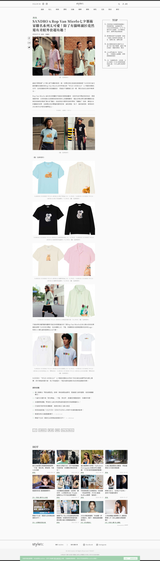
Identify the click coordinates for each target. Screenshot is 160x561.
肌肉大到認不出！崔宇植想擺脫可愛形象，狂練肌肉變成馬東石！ (68, 468)
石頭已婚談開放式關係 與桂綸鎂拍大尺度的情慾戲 (116, 467)
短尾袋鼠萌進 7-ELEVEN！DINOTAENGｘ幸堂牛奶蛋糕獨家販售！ (59, 410)
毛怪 (102, 9)
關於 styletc (60, 545)
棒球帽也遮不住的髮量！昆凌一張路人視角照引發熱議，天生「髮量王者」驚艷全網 (116, 37)
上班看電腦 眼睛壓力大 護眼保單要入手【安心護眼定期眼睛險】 (116, 518)
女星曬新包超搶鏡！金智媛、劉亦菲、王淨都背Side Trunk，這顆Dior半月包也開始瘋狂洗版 (68, 493)
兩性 (95, 9)
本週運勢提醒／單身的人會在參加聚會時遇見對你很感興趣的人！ (58, 402)
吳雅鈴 (47, 34)
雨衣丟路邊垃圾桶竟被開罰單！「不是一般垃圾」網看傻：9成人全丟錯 (43, 468)
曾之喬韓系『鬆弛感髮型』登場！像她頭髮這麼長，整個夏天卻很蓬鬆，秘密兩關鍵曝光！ (64, 393)
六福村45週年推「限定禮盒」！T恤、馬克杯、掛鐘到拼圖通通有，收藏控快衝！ (63, 398)
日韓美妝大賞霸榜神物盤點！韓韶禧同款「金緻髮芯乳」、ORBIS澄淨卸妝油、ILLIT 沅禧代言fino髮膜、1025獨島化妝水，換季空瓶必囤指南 (116, 28)
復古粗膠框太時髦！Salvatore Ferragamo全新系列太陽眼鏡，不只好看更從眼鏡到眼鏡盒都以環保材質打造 (92, 468)
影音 (110, 9)
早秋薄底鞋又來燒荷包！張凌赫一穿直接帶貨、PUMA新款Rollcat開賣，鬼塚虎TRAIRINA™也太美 (92, 493)
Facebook (89, 545)
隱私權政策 (57, 558)
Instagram (102, 545)
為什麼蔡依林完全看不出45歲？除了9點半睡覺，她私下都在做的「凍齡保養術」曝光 (116, 45)
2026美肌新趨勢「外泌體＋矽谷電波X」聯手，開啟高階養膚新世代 (92, 518)
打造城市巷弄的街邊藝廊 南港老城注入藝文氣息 (52, 406)
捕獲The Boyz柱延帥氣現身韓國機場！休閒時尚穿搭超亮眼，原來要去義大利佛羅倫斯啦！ (68, 518)
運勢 (87, 9)
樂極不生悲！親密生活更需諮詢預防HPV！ (43, 517)
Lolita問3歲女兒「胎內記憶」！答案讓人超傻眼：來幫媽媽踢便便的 (116, 54)
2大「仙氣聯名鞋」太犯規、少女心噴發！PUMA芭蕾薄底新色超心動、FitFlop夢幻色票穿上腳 (116, 63)
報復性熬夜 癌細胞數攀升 (41, 491)
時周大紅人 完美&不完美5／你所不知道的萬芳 (115, 492)
